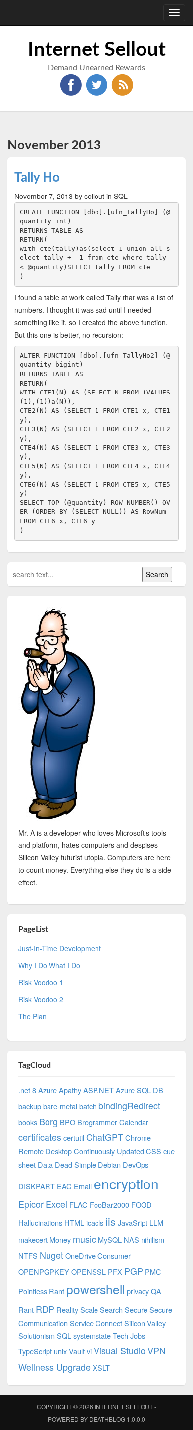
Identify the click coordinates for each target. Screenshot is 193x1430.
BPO (67, 1122)
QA (156, 1291)
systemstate (92, 1336)
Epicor (31, 1203)
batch (87, 1106)
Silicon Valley (145, 1323)
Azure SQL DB (139, 1090)
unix (60, 1351)
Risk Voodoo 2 (40, 999)
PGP (133, 1270)
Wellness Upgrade (54, 1366)
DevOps (135, 1164)
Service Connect (96, 1323)
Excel (56, 1203)
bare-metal (60, 1106)
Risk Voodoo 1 (40, 982)
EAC (64, 1186)
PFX (115, 1271)
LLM (156, 1222)
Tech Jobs (129, 1336)
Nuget (51, 1254)
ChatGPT (104, 1137)
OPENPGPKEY (43, 1271)
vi (89, 1351)
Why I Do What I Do (49, 965)
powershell (95, 1289)
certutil (73, 1138)
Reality (67, 1309)
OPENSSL (88, 1271)
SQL (64, 1336)
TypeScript (35, 1351)
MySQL (110, 1239)
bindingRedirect (129, 1105)
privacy (138, 1291)
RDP (45, 1308)
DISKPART (36, 1186)
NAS (131, 1239)
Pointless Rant (41, 1291)
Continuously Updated (109, 1151)
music (84, 1239)
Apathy (70, 1090)
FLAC (78, 1204)
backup (29, 1106)
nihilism (152, 1239)
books (27, 1122)
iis (110, 1221)
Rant (26, 1309)
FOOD (141, 1204)
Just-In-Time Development (59, 948)
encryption (126, 1183)
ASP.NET (98, 1090)
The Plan (32, 1016)
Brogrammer (97, 1122)
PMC (153, 1271)
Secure (136, 1309)
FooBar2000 (109, 1204)
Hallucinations (40, 1222)
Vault (77, 1351)
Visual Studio (119, 1350)
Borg (48, 1121)
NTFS (28, 1255)
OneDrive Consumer (98, 1255)
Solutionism (36, 1336)
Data (45, 1164)
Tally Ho (37, 177)
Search (111, 1309)
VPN (156, 1350)
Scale (89, 1309)
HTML (74, 1222)
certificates (39, 1137)
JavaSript (132, 1222)
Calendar (133, 1122)
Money (60, 1239)
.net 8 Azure (37, 1090)
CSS (153, 1151)
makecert (33, 1239)
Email (83, 1186)
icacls (94, 1222)
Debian (109, 1164)
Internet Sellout (97, 50)
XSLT (101, 1367)
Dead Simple (75, 1164)
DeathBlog (107, 1419)
